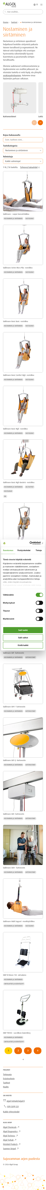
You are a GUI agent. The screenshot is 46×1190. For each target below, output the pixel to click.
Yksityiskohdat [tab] (23, 550)
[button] (23, 150)
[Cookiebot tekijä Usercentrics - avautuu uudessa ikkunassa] (32, 543)
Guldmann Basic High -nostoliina (15, 429)
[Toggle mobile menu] (41, 4)
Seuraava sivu (23, 1059)
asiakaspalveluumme (12, 75)
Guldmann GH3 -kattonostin (13, 814)
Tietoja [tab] (39, 550)
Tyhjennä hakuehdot (29, 167)
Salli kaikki (23, 630)
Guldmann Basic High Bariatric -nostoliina (18, 482)
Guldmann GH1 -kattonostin (13, 653)
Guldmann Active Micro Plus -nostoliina (18, 268)
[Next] (40, 122)
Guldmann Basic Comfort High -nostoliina (18, 375)
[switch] (39, 603)
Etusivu (5, 22)
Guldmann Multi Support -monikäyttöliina (18, 921)
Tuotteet (14, 22)
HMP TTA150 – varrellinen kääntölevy (17, 1033)
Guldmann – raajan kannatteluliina (16, 214)
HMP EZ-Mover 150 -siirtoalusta (14, 975)
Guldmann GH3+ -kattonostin (14, 868)
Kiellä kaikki (23, 645)
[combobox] (23, 11)
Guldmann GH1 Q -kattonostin (14, 760)
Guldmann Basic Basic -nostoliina (15, 321)
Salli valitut (23, 638)
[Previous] (34, 122)
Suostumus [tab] (8, 550)
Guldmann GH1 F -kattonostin (14, 707)
